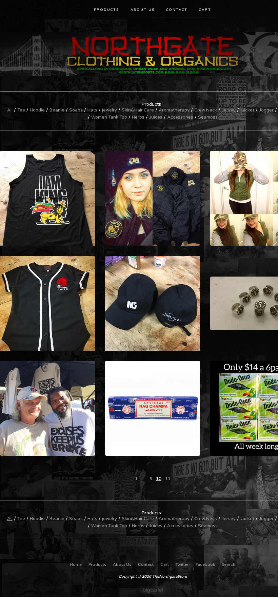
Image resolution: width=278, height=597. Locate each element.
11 (168, 478)
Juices (155, 117)
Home (76, 564)
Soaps (76, 110)
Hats (92, 110)
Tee (21, 110)
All (10, 110)
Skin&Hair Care (138, 110)
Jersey (229, 110)
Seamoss (208, 117)
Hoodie (37, 110)
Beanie (56, 110)
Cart (205, 10)
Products (106, 10)
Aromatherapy (174, 110)
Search (228, 564)
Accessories (180, 117)
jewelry (109, 110)
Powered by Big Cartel (152, 590)
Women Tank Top (109, 117)
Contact (176, 10)
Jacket (247, 110)
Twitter (182, 564)
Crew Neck (205, 110)
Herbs (138, 117)
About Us (143, 10)
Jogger (266, 110)
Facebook (205, 564)
